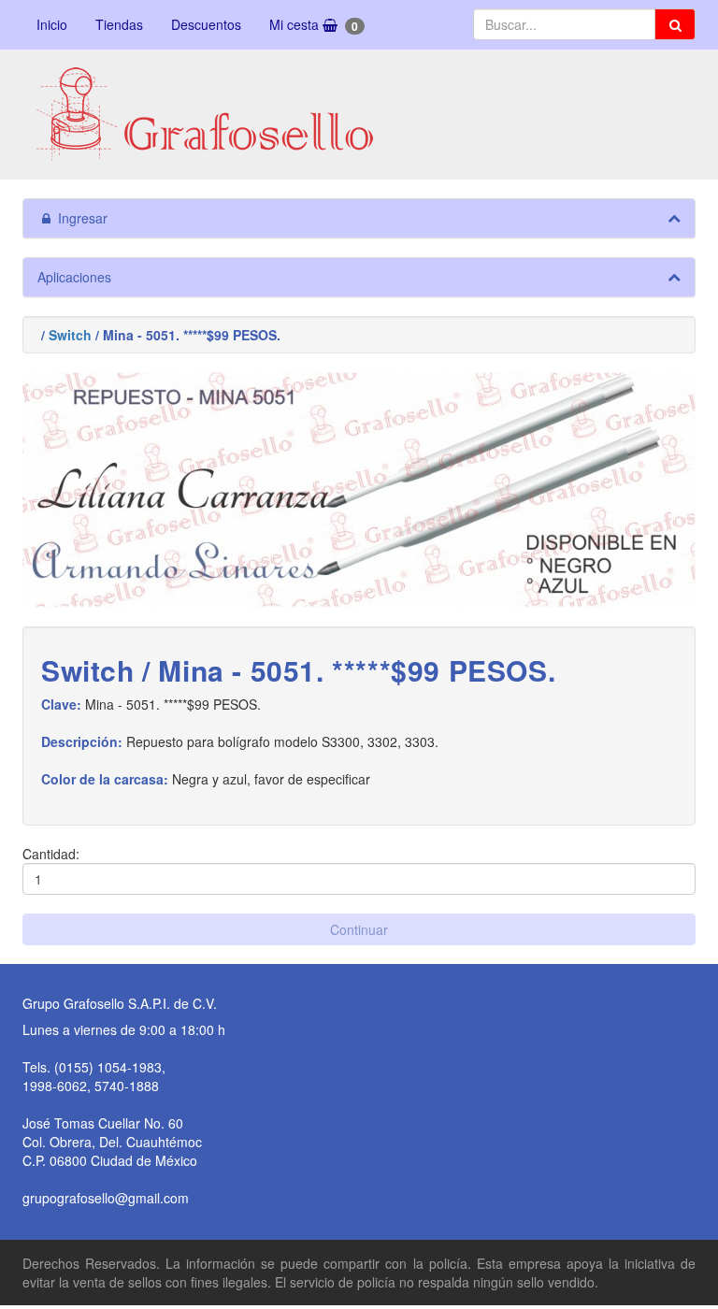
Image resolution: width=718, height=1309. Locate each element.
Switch (70, 334)
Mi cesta (313, 25)
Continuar (359, 929)
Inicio (51, 24)
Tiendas (119, 24)
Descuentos (206, 24)
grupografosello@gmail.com (105, 1197)
